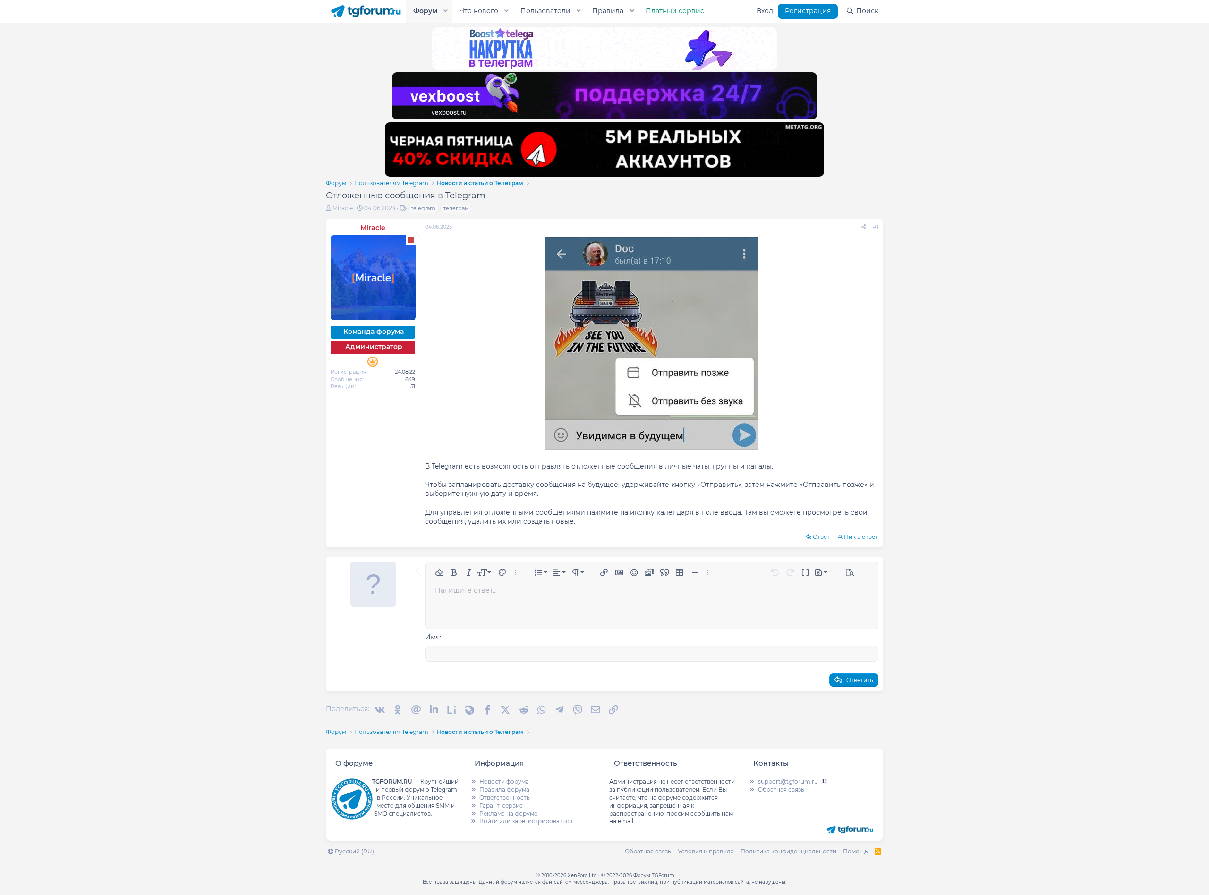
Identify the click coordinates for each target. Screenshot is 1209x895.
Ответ (821, 536)
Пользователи (545, 11)
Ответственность (504, 797)
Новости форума (504, 781)
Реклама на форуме (508, 813)
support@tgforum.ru (788, 781)
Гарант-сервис (501, 805)
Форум (425, 11)
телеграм (456, 208)
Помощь (855, 851)
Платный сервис (675, 11)
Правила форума (504, 789)
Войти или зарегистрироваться (525, 821)
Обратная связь (781, 789)
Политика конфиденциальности (788, 851)
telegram (423, 208)
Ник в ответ (861, 536)
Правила (607, 11)
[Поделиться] (863, 227)
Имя (432, 637)
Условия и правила (706, 851)
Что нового (479, 11)
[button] (445, 11)
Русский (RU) (353, 851)
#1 (875, 226)
